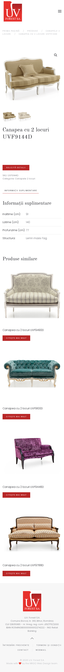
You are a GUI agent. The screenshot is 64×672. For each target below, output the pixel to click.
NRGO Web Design (40, 663)
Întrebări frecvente (16, 645)
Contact (23, 650)
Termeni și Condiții (48, 645)
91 (27, 214)
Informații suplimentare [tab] (20, 190)
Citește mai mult (16, 338)
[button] (59, 11)
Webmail (41, 650)
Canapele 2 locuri (25, 178)
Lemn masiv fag (36, 238)
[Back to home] (13, 11)
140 (28, 222)
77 (27, 230)
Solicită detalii (16, 167)
